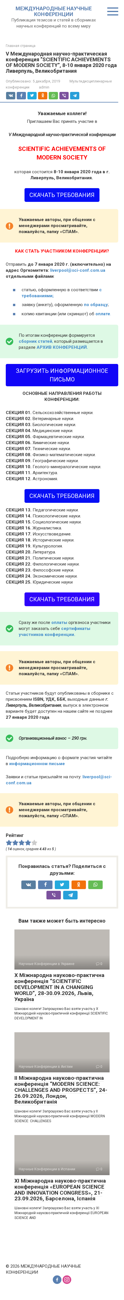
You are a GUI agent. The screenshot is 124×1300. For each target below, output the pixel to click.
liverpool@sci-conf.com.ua (77, 270)
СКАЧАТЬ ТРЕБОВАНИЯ (62, 195)
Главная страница (20, 46)
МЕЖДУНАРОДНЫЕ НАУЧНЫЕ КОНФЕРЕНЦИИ (54, 11)
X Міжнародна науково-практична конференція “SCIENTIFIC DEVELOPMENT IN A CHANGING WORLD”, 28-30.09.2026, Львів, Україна (59, 987)
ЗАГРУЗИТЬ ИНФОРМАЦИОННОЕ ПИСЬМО (62, 375)
